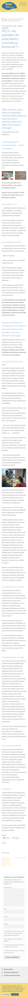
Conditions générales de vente (12, 975)
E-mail (6, 916)
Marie (15, 26)
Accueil (5, 19)
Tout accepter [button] (15, 994)
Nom (5, 909)
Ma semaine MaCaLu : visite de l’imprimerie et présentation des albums (6, 862)
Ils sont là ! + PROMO (20, 859)
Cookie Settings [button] (6, 994)
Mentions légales (8, 969)
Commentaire (8, 887)
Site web (6, 924)
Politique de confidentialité (11, 972)
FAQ (9, 19)
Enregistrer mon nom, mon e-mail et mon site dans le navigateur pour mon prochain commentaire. (14, 933)
